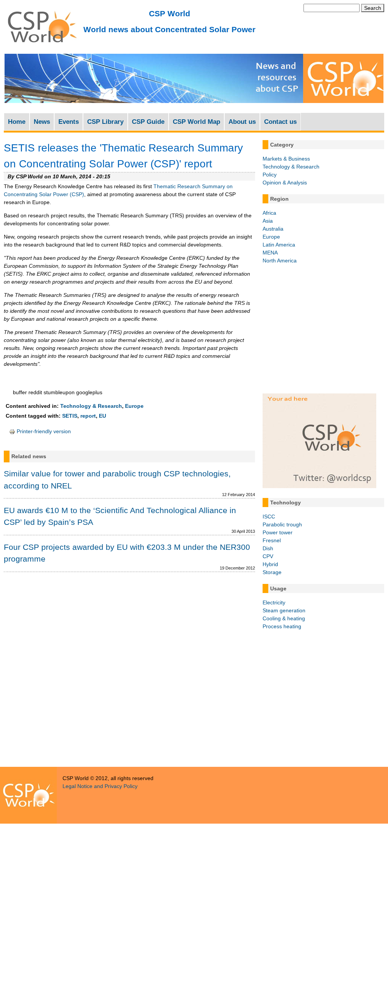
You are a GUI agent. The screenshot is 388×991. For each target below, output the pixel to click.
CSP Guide (148, 121)
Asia (268, 221)
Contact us (280, 121)
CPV (268, 556)
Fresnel (272, 540)
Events (68, 121)
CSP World (169, 13)
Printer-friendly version (44, 431)
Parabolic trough (282, 524)
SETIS (69, 416)
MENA (270, 253)
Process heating (282, 626)
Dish (268, 548)
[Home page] (42, 46)
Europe (134, 406)
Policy (270, 175)
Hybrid (270, 564)
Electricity (274, 602)
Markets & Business (286, 159)
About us (242, 121)
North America (280, 261)
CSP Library (105, 121)
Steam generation (284, 610)
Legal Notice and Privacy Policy (100, 786)
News (42, 121)
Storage (272, 572)
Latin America (279, 245)
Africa (269, 213)
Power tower (278, 532)
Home (16, 121)
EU (102, 416)
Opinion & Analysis (285, 182)
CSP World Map (196, 121)
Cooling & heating (284, 618)
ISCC (269, 516)
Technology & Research (91, 406)
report (88, 416)
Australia (273, 229)
